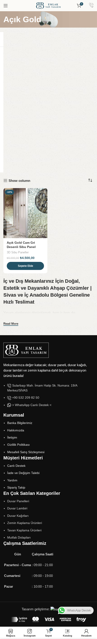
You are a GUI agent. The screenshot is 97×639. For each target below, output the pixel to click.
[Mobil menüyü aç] (5, 5)
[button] (25, 266)
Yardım (12, 480)
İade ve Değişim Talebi (23, 473)
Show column (19, 181)
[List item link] (48, 397)
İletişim (12, 437)
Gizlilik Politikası (18, 444)
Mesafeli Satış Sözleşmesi (25, 452)
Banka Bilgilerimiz (19, 423)
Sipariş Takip (16, 487)
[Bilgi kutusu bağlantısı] (91, 6)
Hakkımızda (15, 430)
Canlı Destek (16, 465)
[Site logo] (48, 5)
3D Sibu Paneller (18, 252)
